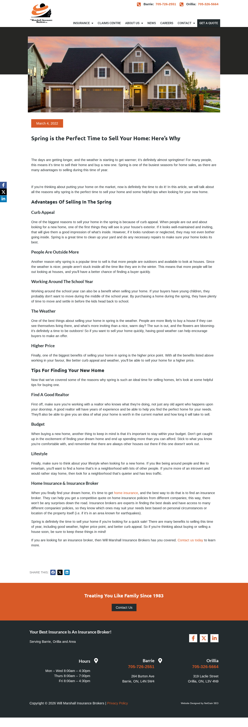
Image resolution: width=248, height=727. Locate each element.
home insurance (126, 493)
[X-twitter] (3, 192)
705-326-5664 (208, 4)
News (151, 23)
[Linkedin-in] (3, 198)
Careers (166, 23)
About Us (132, 23)
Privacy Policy (117, 703)
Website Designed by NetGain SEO (199, 703)
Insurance (81, 23)
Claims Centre (109, 23)
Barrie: (149, 4)
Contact (184, 23)
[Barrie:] (139, 4)
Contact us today (190, 540)
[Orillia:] (182, 4)
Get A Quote (208, 23)
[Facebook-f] (3, 185)
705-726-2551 (166, 4)
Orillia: (191, 4)
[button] (53, 572)
